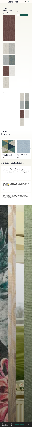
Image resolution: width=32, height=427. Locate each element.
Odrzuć (22, 424)
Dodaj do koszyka (24, 15)
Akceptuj (17, 424)
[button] (28, 1)
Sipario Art (13, 1)
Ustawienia (27, 424)
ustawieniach (3, 426)
